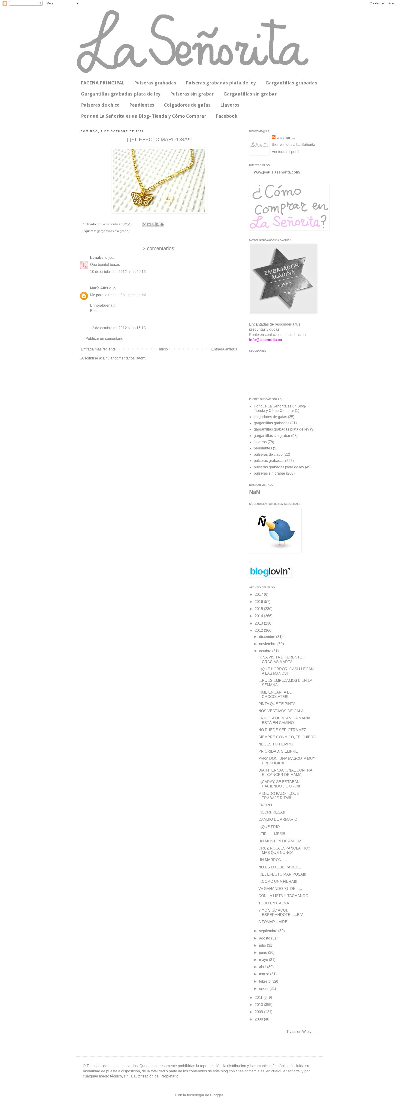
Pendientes (141, 105)
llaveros (260, 442)
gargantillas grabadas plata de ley (281, 429)
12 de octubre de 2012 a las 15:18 (118, 328)
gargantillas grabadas (271, 423)
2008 (259, 1019)
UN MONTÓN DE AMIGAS (280, 841)
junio (263, 952)
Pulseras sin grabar (192, 94)
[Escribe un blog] (149, 224)
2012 (259, 630)
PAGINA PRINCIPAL (102, 83)
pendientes (263, 448)
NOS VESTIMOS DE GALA (281, 711)
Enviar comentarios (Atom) (124, 358)
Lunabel (97, 258)
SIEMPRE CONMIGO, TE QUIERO (287, 737)
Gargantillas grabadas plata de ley (120, 94)
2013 (259, 623)
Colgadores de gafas (187, 105)
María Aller (99, 288)
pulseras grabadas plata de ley (279, 467)
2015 (259, 609)
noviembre (268, 644)
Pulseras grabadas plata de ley (221, 83)
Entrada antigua (224, 349)
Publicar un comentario (104, 339)
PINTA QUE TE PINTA (277, 704)
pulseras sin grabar (269, 473)
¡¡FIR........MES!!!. (272, 834)
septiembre (268, 931)
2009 (259, 1012)
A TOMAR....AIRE (272, 922)
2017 (259, 594)
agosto (265, 938)
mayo (264, 960)
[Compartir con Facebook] (157, 224)
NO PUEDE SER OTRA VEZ (282, 730)
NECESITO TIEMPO (275, 744)
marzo (264, 974)
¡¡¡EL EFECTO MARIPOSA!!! (282, 874)
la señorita (111, 224)
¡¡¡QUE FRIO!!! (270, 827)
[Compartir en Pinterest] (162, 224)
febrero (265, 981)
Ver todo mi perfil (285, 152)
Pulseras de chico (100, 105)
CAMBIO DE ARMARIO (277, 819)
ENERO (265, 805)
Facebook (226, 116)
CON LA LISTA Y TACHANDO (283, 896)
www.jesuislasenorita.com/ (277, 172)
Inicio (163, 349)
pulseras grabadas (269, 461)
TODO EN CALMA (273, 903)
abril (263, 967)
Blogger (216, 1095)
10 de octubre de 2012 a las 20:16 (118, 272)
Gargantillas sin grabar (250, 94)
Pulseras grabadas (155, 83)
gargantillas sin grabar (113, 231)
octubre (265, 651)
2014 (259, 616)
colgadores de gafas (270, 417)
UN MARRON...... (272, 860)
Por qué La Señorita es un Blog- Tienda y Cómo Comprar (143, 116)
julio (263, 945)
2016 (259, 602)
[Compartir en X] (153, 224)
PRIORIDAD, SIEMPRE (278, 751)
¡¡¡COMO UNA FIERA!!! (277, 881)
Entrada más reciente (98, 349)
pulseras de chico (268, 454)
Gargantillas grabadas (291, 83)
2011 (259, 997)
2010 (259, 1005)
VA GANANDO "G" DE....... (280, 889)
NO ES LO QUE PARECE (279, 867)
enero (264, 988)
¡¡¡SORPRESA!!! (272, 812)
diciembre (267, 637)
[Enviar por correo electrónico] (144, 224)
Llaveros (229, 105)
